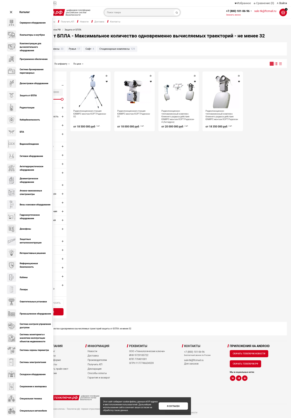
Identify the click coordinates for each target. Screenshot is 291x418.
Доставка (99, 21)
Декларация (95, 368)
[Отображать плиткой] (272, 64)
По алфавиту (60, 64)
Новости (84, 21)
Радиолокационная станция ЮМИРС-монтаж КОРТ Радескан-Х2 (89, 114)
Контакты (115, 21)
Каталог (24, 12)
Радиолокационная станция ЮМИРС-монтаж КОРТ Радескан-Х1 (133, 114)
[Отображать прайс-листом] (280, 64)
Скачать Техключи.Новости (249, 353)
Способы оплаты (97, 373)
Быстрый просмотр (90, 91)
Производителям (97, 360)
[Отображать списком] (276, 64)
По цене (77, 64)
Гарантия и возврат (99, 377)
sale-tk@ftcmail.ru (265, 11)
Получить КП (67, 21)
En (54, 3)
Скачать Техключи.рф (245, 364)
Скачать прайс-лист (57, 368)
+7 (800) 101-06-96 (237, 12)
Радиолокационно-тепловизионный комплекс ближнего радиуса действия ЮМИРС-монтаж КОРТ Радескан (222, 115)
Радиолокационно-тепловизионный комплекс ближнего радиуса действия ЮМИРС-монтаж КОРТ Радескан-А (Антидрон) (177, 116)
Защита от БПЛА (73, 29)
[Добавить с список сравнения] (106, 75)
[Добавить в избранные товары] (106, 81)
